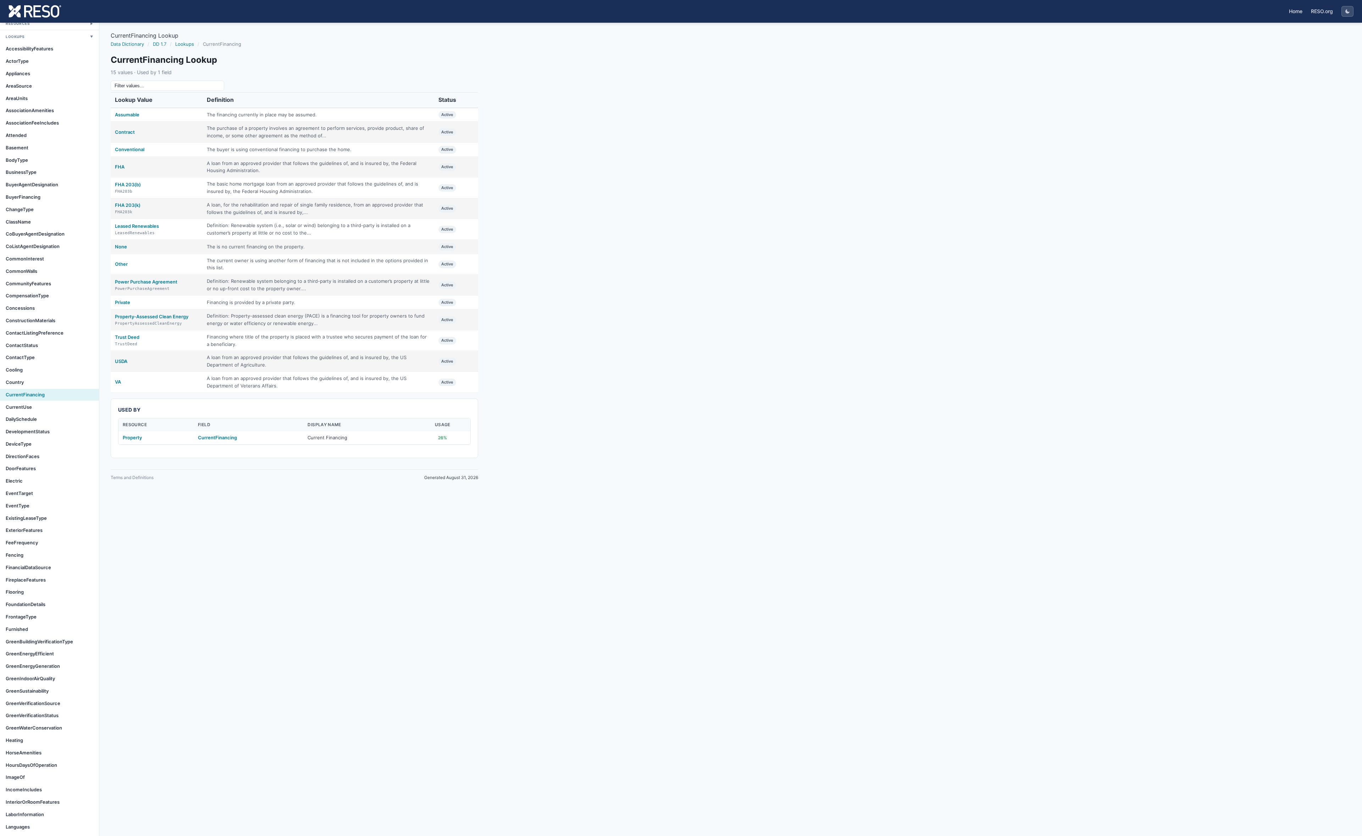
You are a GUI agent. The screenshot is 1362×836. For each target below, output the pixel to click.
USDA (121, 361)
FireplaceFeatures (26, 580)
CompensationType (27, 295)
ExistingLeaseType (26, 518)
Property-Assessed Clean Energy (151, 316)
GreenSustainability (27, 691)
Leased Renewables (137, 226)
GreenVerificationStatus (32, 715)
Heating (14, 740)
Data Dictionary (127, 44)
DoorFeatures (21, 468)
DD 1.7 (159, 44)
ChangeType (20, 209)
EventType (17, 505)
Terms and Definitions (132, 477)
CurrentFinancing (25, 394)
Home (1295, 11)
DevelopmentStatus (28, 431)
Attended (16, 135)
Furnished (17, 629)
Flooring (15, 592)
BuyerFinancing (23, 197)
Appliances (18, 73)
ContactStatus (22, 345)
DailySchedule (21, 419)
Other (121, 264)
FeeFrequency (22, 542)
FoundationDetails (25, 604)
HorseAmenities (23, 752)
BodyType (17, 160)
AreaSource (19, 86)
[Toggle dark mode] (1347, 11)
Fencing (14, 555)
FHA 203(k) (127, 205)
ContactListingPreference (34, 333)
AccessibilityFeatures (29, 48)
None (121, 246)
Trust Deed (127, 337)
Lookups (184, 44)
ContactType (20, 357)
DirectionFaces (22, 456)
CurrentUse (19, 407)
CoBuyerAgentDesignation (35, 234)
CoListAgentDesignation (33, 246)
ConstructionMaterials (30, 320)
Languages (18, 827)
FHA (119, 167)
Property (132, 437)
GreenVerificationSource (33, 703)
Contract (125, 132)
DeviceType (19, 444)
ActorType (17, 61)
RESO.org (1322, 11)
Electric (14, 481)
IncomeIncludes (24, 789)
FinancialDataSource (28, 567)
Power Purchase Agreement (146, 282)
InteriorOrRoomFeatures (33, 802)
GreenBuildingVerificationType (39, 641)
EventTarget (19, 493)
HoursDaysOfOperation (31, 765)
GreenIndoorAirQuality (30, 678)
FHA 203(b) (128, 184)
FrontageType (21, 617)
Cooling (14, 370)
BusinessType (21, 172)
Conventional (129, 149)
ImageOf (15, 777)
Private (122, 302)
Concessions (20, 308)
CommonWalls (21, 271)
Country (15, 382)
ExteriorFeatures (24, 530)
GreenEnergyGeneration (33, 666)
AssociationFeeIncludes (32, 123)
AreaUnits (17, 98)
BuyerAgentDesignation (32, 184)
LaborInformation (25, 814)
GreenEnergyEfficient (30, 653)
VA (118, 382)
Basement (17, 147)
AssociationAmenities (30, 110)
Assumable (127, 114)
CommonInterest (25, 259)
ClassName (18, 222)
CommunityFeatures (28, 283)
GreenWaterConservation (34, 728)
